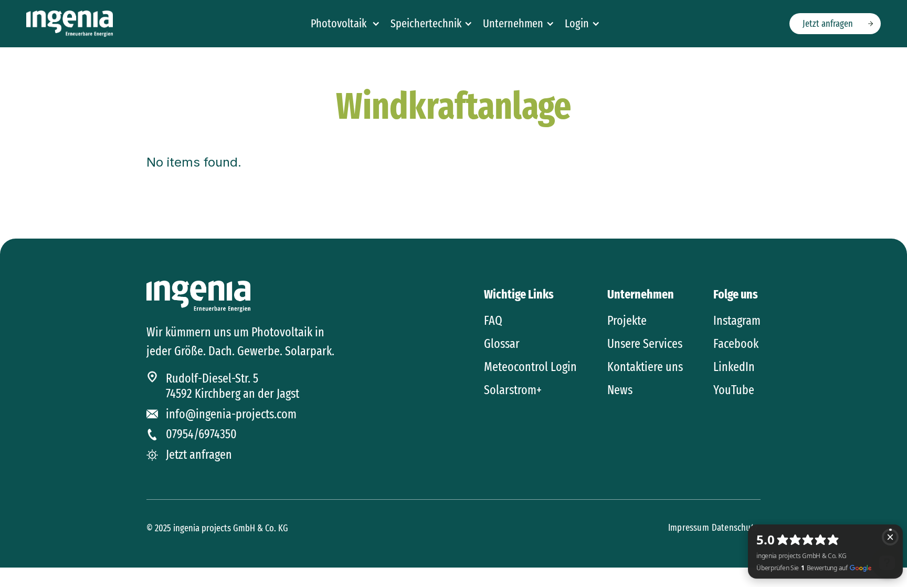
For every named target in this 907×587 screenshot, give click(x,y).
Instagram (737, 320)
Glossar (502, 343)
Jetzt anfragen (828, 23)
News (619, 390)
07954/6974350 (201, 434)
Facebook (735, 343)
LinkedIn (734, 366)
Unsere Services (644, 343)
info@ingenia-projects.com (231, 414)
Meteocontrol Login (530, 366)
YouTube (733, 390)
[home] (69, 24)
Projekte (627, 320)
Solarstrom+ (513, 390)
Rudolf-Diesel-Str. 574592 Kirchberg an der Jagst (232, 386)
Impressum (688, 527)
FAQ (493, 320)
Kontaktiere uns (645, 366)
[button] (345, 24)
